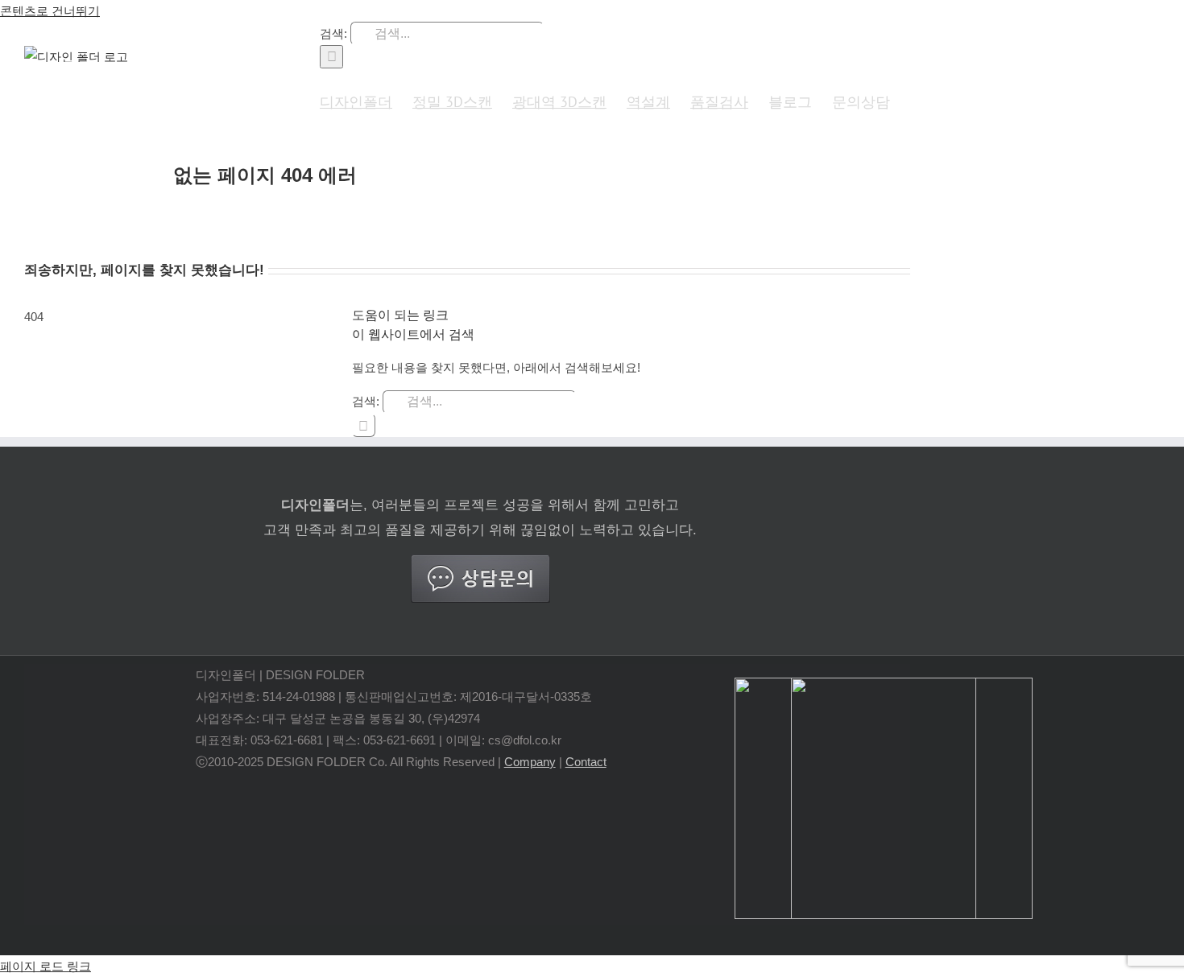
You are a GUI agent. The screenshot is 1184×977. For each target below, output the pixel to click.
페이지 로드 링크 (45, 966)
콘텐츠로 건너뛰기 (50, 11)
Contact (585, 762)
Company (530, 762)
